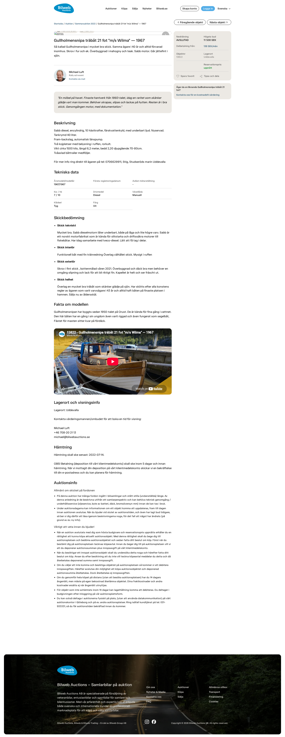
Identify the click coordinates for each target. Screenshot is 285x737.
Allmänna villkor (218, 687)
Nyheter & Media (155, 692)
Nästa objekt (219, 22)
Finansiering (216, 696)
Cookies (213, 701)
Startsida (58, 23)
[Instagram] (147, 722)
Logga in (208, 8)
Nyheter (147, 8)
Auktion (69, 23)
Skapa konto (189, 8)
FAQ (148, 701)
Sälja (135, 8)
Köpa (124, 8)
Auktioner (111, 8)
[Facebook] (154, 722)
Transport (214, 692)
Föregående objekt (190, 22)
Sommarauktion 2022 (85, 23)
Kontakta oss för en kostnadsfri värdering (197, 94)
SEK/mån (211, 46)
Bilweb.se (161, 8)
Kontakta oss (153, 696)
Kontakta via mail (77, 79)
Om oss (150, 687)
